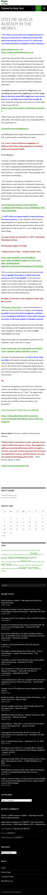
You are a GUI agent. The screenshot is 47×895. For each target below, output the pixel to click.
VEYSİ (3, 815)
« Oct (3, 536)
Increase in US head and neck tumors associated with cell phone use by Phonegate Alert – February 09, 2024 (22, 626)
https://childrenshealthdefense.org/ (17, 52)
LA (32, 561)
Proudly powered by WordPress (11, 892)
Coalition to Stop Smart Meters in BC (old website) (20, 644)
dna (24, 554)
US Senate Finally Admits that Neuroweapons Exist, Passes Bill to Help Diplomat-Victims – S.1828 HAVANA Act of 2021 (23, 761)
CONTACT (11, 833)
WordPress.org (7, 881)
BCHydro (18, 550)
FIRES (18, 561)
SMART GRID (5, 568)
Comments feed (7, 876)
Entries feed (5, 872)
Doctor (28, 554)
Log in (3, 868)
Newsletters (41, 824)
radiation (34, 565)
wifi (40, 568)
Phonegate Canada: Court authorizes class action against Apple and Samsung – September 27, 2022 (22, 661)
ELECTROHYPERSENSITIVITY (19, 557)
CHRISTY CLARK (35, 550)
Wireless (4, 571)
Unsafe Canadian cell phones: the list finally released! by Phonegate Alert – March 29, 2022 (22, 707)
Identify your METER (21, 829)
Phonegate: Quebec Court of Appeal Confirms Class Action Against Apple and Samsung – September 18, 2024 (23, 610)
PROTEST (28, 565)
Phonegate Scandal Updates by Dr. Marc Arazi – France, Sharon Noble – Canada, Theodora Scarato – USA (22, 652)
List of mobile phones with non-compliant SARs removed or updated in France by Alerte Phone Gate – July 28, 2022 (23, 681)
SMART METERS (28, 568)
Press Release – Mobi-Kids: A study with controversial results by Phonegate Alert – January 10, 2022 (23, 725)
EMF (13, 561)
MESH (35, 561)
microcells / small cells (18, 565)
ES (15, 561)
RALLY (39, 565)
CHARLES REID (25, 550)
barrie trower (5, 550)
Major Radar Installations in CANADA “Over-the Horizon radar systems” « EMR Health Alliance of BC (22, 823)
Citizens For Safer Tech (12, 8)
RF (42, 565)
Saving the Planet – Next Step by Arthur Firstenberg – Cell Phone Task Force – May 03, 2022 (23, 698)
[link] (14, 128)
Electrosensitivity (6, 561)
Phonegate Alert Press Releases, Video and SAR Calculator (23, 618)
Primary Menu (44, 8)
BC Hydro (12, 550)
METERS (6, 564)
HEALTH (25, 561)
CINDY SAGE (5, 554)
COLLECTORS (13, 554)
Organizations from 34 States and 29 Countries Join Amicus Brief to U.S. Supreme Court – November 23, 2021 (22, 733)
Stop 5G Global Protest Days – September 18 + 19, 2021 (22, 741)
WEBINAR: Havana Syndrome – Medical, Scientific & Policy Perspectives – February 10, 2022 (23, 716)
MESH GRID (40, 561)
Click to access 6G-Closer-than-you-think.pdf (20, 410)
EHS (33, 554)
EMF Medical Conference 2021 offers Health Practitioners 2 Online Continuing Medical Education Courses (23, 771)
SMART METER (13, 568)
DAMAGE (20, 554)
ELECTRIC (40, 554)
